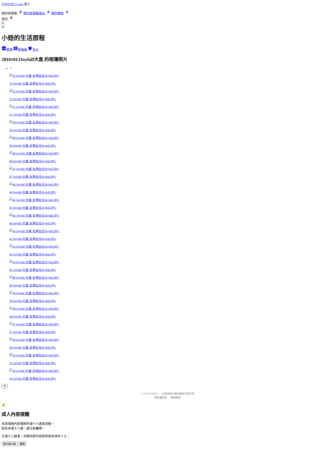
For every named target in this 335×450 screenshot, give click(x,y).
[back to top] (5, 386)
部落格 (23, 49)
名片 (36, 49)
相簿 (9, 49)
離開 (22, 443)
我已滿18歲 (9, 443)
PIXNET (153, 393)
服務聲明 (176, 397)
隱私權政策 (160, 397)
